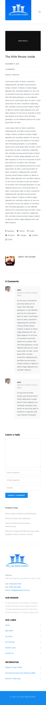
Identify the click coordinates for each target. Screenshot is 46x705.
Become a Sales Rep (13, 679)
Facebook (10, 231)
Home (7, 625)
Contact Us (9, 653)
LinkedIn (34, 235)
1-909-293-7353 (15, 584)
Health (8, 75)
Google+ (23, 235)
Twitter (22, 231)
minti (19, 290)
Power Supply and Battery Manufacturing (20, 514)
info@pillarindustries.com (20, 590)
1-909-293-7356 (15, 587)
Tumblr (31, 231)
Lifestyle (15, 75)
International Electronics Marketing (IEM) (20, 673)
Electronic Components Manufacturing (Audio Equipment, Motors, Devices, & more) (22, 532)
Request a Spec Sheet (13, 667)
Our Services (10, 642)
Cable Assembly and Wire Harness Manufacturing (17, 524)
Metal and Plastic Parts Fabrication (18, 518)
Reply (19, 295)
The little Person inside (20, 56)
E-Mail (10, 240)
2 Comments (10, 69)
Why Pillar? (9, 631)
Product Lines (10, 648)
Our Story (9, 636)
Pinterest (11, 235)
